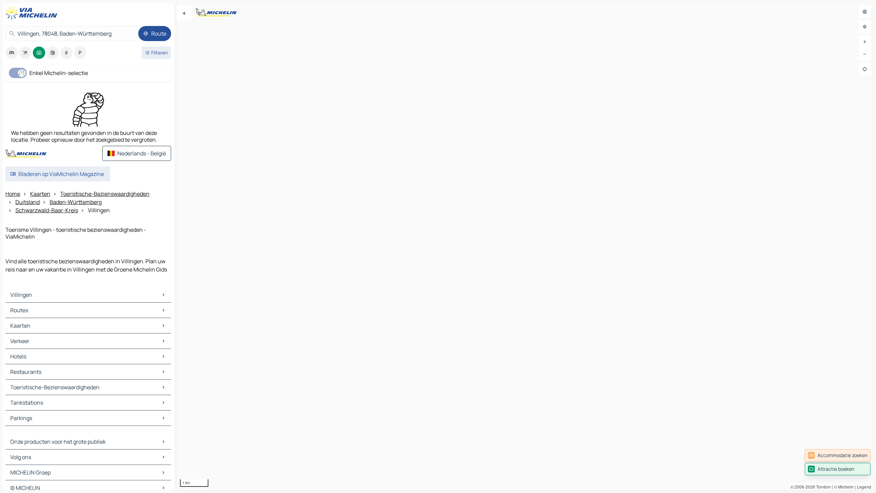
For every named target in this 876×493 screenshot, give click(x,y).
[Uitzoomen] (865, 54)
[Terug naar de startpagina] (32, 13)
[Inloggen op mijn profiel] (865, 11)
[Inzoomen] (865, 42)
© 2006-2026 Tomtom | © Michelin (822, 487)
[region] (525, 246)
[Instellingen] (865, 27)
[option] (11, 53)
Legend (864, 487)
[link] (838, 455)
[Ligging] (865, 69)
